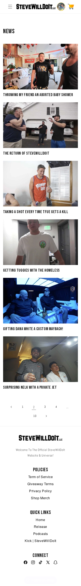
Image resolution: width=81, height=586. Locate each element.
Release (40, 526)
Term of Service (40, 476)
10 (34, 416)
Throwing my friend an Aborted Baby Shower (38, 94)
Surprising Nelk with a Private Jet (30, 387)
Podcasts (40, 533)
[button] (10, 6)
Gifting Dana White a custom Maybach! (33, 328)
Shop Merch (40, 498)
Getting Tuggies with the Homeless (31, 270)
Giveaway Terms (40, 483)
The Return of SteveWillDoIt (26, 153)
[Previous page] (11, 406)
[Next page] (46, 416)
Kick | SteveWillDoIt (40, 540)
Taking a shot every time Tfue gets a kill (35, 211)
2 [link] (34, 407)
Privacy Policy (40, 490)
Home (40, 519)
